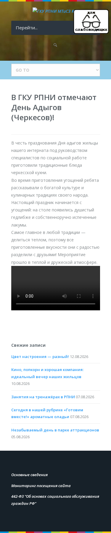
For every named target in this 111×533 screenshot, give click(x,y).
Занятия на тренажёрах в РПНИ (43, 396)
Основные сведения (29, 474)
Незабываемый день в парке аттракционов (55, 430)
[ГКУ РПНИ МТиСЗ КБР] (56, 11)
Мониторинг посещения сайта (41, 485)
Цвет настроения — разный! (40, 356)
